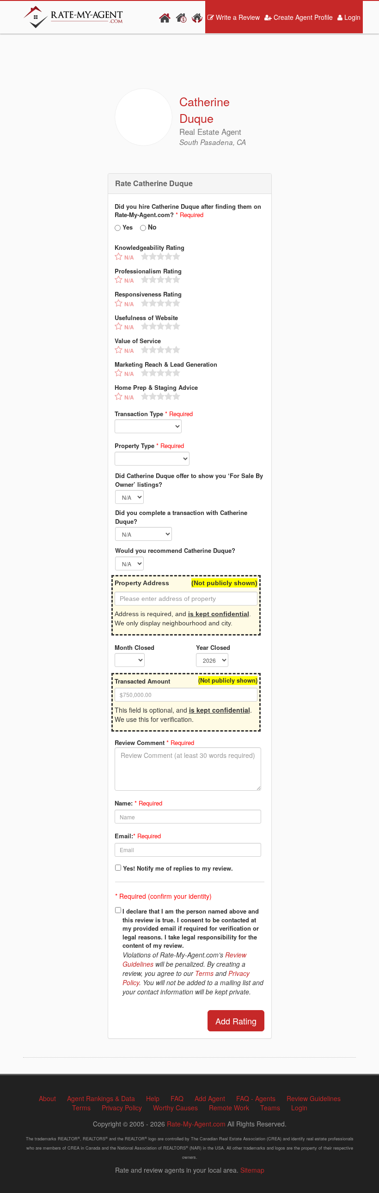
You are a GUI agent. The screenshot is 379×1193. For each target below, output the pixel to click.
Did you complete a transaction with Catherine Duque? (181, 517)
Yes (127, 227)
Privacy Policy (122, 1107)
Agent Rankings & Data (101, 1098)
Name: (124, 803)
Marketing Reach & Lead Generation (166, 364)
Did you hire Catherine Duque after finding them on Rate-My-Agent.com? (188, 210)
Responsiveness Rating (148, 294)
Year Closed (213, 647)
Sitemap (252, 1170)
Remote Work (229, 1107)
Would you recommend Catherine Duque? (175, 550)
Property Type (149, 446)
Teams (270, 1107)
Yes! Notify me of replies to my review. (178, 868)
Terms (204, 973)
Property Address (142, 583)
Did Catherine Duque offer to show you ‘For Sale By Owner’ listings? (189, 480)
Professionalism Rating (148, 271)
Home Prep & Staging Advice (156, 387)
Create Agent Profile (302, 17)
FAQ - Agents (255, 1098)
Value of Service (138, 341)
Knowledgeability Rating (149, 247)
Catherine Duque (204, 109)
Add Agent (210, 1098)
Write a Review (237, 17)
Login (351, 17)
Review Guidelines (314, 1098)
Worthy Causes (175, 1107)
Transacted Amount (142, 681)
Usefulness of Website (146, 318)
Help (152, 1098)
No (152, 226)
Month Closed (134, 647)
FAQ (177, 1098)
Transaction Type (154, 414)
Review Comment (154, 743)
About (47, 1098)
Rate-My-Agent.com (196, 1123)
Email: (124, 836)
